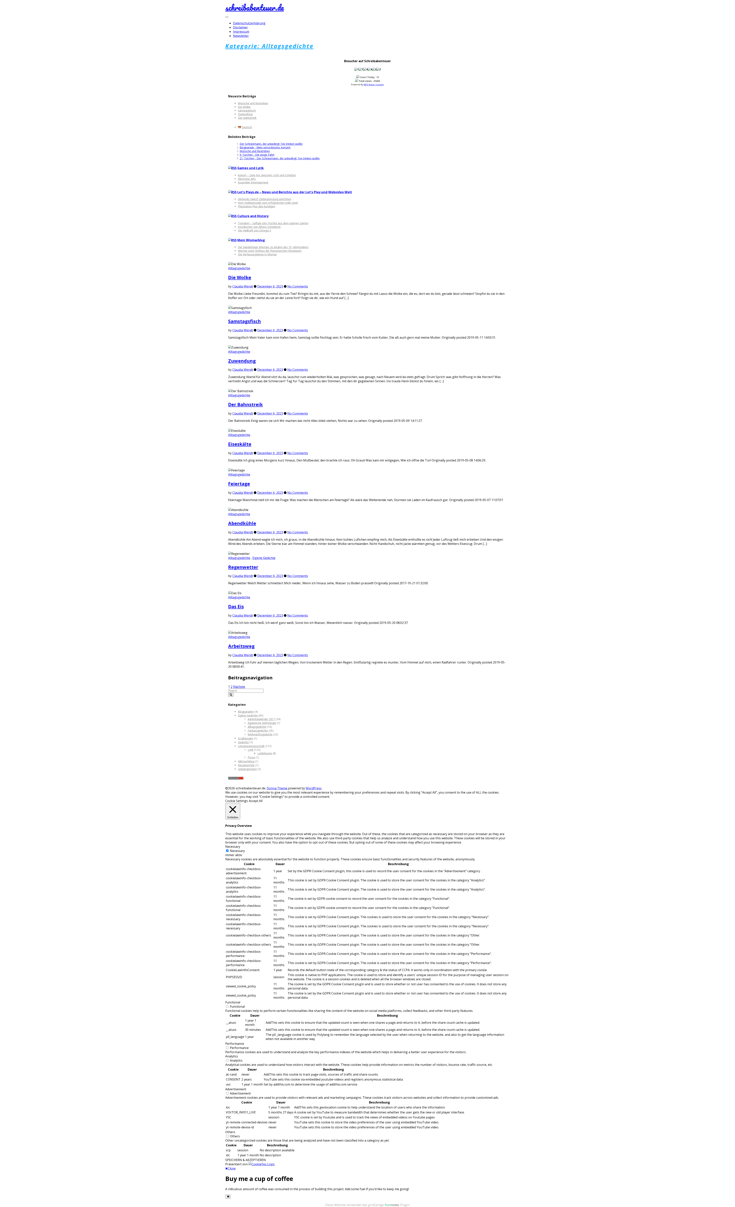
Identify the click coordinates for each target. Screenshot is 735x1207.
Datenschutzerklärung (249, 23)
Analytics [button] (231, 1056)
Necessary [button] (232, 846)
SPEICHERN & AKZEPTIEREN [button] (245, 1160)
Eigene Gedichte (263, 558)
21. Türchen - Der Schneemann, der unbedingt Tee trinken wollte (280, 158)
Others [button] (230, 1132)
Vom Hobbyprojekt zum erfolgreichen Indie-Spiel (268, 203)
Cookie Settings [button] (236, 801)
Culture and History (253, 216)
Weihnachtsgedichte (260, 734)
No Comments (297, 286)
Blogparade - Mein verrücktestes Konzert (265, 147)
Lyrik (250, 749)
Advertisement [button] (235, 1089)
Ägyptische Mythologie (262, 723)
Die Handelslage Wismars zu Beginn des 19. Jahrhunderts (273, 247)
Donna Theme (277, 788)
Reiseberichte (246, 765)
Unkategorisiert (247, 769)
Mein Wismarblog (251, 240)
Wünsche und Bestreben (253, 103)
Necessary (237, 851)
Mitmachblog (246, 761)
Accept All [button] (255, 801)
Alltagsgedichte (239, 268)
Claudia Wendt (242, 286)
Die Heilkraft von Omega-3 (254, 230)
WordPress (314, 788)
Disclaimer (240, 27)
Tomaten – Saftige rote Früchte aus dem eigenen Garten (273, 223)
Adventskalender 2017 (261, 719)
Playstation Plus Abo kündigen (256, 206)
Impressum (241, 31)
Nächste (239, 687)
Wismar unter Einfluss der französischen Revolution (269, 251)
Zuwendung (245, 114)
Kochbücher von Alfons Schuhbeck (259, 227)
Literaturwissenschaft (251, 746)
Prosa (251, 757)
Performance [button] (234, 1044)
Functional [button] (232, 1002)
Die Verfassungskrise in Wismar (257, 254)
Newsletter (241, 36)
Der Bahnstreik (247, 118)
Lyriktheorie (264, 753)
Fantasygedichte (258, 730)
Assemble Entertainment (253, 182)
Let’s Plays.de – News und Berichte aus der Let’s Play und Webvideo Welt (294, 192)
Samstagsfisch (247, 110)
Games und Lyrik (250, 168)
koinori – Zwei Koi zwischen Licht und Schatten (267, 175)
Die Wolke (244, 107)
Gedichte (243, 742)
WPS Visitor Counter (374, 84)
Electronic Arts (247, 179)
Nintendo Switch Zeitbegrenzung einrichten (264, 199)
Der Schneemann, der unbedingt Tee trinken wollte (271, 144)
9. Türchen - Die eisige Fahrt (257, 154)
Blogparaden (246, 711)
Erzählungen (245, 738)
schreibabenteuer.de (254, 7)
